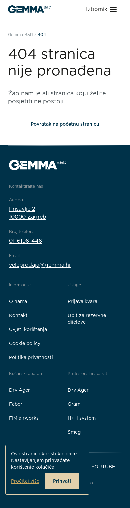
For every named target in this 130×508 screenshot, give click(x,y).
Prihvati (62, 481)
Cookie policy (24, 343)
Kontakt (18, 315)
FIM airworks (24, 418)
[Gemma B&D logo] (29, 9)
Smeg (74, 432)
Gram (74, 404)
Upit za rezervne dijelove (87, 319)
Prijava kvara (82, 301)
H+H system (82, 418)
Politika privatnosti (31, 357)
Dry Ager (19, 390)
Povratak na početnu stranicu (65, 124)
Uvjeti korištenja (28, 329)
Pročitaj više (25, 481)
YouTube (103, 466)
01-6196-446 (25, 241)
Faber (15, 404)
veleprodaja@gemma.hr (40, 265)
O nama (18, 301)
